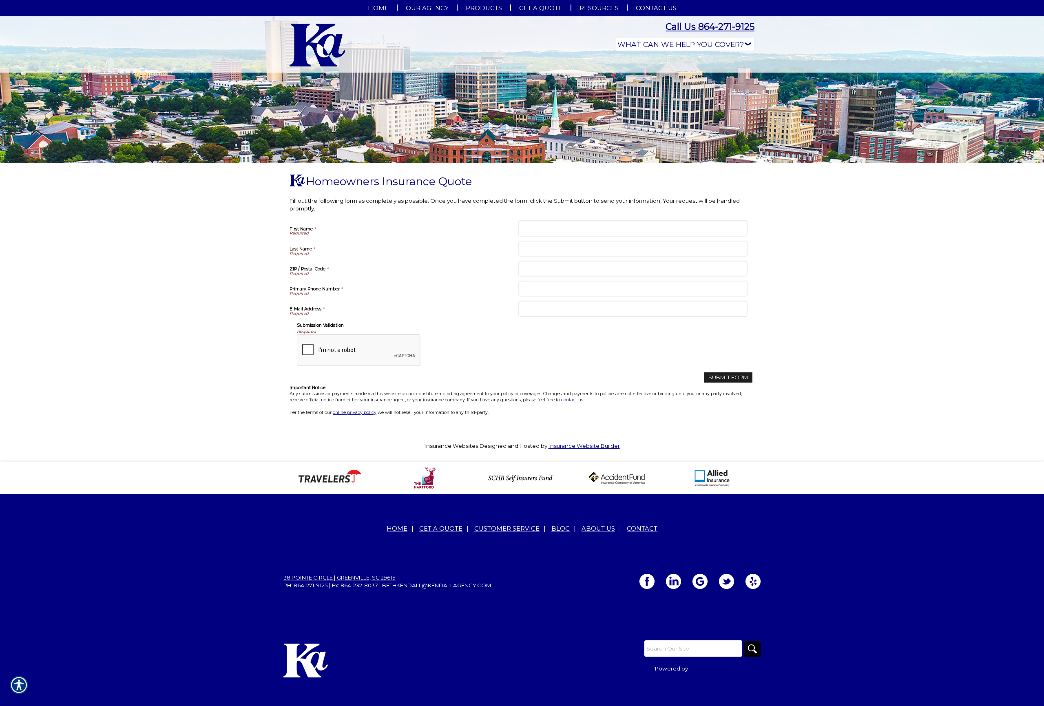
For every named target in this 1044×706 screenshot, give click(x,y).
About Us (598, 528)
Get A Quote (440, 528)
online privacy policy (354, 412)
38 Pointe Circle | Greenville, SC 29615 (339, 577)
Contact (642, 528)
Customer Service (507, 528)
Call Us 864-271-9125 (710, 26)
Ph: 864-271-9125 (305, 585)
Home (397, 528)
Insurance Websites (451, 446)
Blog (560, 528)
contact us (572, 400)
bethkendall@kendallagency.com (436, 585)
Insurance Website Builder (584, 446)
